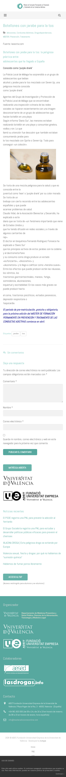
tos (23, 333)
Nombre (8, 407)
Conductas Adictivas (25, 32)
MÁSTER (6, 36)
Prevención (14, 36)
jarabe (16, 333)
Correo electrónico (13, 421)
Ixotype (43, 741)
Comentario (10, 381)
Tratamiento (25, 36)
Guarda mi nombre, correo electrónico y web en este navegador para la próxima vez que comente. (29, 441)
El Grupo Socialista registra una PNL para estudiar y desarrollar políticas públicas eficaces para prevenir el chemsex (30, 532)
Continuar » (60, 774)
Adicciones (11, 32)
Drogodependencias (43, 32)
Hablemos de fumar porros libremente (22, 564)
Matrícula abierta (17, 467)
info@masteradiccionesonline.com (23, 720)
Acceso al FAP (15, 576)
